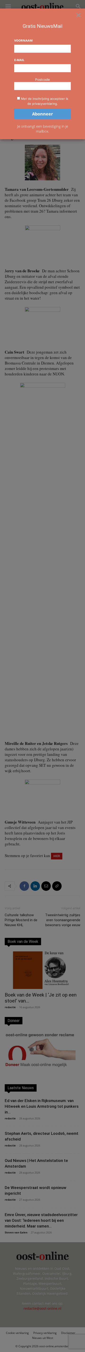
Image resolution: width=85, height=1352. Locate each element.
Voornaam (23, 40)
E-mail (19, 60)
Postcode (42, 79)
